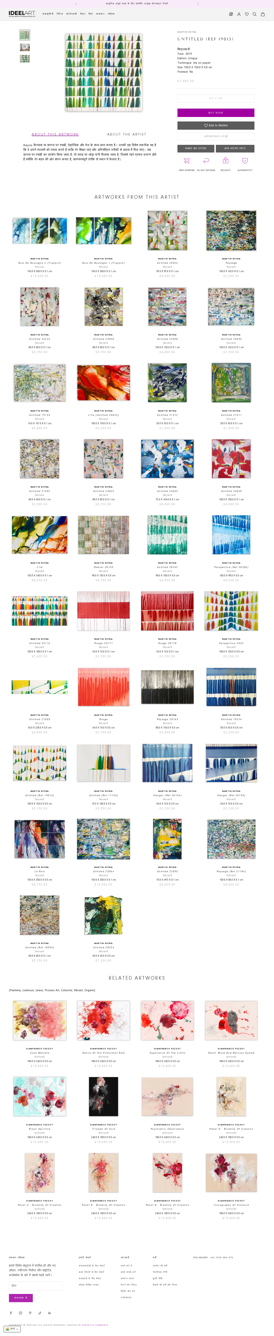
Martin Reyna (187, 32)
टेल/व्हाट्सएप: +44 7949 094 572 (213, 1258)
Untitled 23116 (39, 643)
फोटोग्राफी (71, 14)
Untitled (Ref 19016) (39, 795)
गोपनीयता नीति (160, 1272)
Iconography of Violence (231, 1205)
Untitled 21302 (39, 491)
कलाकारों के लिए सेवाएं (90, 1279)
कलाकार (100, 14)
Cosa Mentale (39, 1053)
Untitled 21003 (39, 719)
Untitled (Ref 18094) (39, 947)
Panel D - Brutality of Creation (231, 1129)
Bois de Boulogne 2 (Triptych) (39, 263)
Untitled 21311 (231, 415)
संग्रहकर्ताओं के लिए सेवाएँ (92, 1266)
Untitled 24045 (103, 491)
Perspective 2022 (231, 643)
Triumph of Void (103, 1129)
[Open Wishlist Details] (247, 14)
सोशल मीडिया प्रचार (89, 1285)
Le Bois (39, 871)
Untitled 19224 (231, 719)
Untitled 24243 (39, 339)
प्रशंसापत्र (126, 1298)
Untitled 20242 (167, 567)
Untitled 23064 (103, 871)
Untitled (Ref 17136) (103, 795)
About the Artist (127, 134)
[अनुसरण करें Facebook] (11, 1313)
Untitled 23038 (103, 339)
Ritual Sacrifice (39, 1129)
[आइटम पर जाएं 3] (25, 59)
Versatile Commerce (95, 1325)
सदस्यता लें (20, 1298)
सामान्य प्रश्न (127, 1279)
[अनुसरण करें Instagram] (20, 1313)
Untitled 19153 (39, 415)
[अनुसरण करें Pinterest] (30, 1313)
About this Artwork (55, 134)
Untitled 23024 (167, 263)
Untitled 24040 (231, 491)
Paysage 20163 (167, 719)
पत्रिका (111, 14)
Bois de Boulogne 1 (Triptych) (103, 263)
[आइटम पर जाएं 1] (25, 35)
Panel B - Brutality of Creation (103, 1205)
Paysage (231, 263)
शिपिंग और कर (128, 1291)
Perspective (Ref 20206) (231, 567)
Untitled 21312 (167, 415)
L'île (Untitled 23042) (103, 415)
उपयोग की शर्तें (160, 1266)
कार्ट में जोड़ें (216, 98)
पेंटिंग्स (60, 14)
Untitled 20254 (103, 947)
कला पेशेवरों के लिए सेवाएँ (91, 1272)
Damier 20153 (104, 567)
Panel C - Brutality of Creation (40, 1205)
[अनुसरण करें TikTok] (40, 1313)
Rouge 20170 (167, 643)
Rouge (103, 719)
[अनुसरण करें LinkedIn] (49, 1313)
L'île (40, 567)
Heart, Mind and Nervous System (231, 1053)
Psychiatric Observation (167, 1129)
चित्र (82, 14)
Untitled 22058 (167, 339)
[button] (12, 1329)
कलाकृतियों (48, 14)
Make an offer (196, 148)
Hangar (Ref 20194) (167, 795)
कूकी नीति (158, 1279)
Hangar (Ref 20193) (231, 795)
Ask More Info (235, 148)
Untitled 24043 (167, 491)
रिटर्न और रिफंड (129, 1285)
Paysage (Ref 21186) (231, 871)
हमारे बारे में (126, 1266)
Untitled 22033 (167, 871)
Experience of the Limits (167, 1053)
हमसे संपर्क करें (128, 1272)
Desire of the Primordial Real (103, 1053)
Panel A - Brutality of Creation (168, 1205)
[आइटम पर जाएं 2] (25, 47)
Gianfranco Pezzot (39, 1049)
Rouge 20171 (103, 643)
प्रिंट (91, 14)
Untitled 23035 (231, 339)
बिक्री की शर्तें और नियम (165, 1285)
